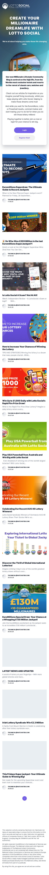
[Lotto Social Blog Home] (16, 6)
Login (24, 130)
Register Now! (24, 138)
